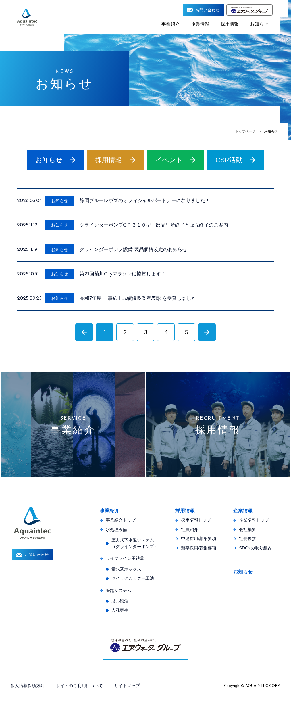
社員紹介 (189, 529)
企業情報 (200, 24)
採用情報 (230, 24)
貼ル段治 (119, 601)
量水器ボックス (126, 569)
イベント (169, 160)
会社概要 (247, 529)
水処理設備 (116, 529)
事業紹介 (170, 24)
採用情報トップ (196, 520)
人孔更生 (119, 610)
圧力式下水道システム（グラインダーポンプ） (134, 543)
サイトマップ (127, 685)
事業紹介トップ (121, 520)
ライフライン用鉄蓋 (125, 558)
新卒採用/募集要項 (198, 547)
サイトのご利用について (79, 685)
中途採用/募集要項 (198, 538)
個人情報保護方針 (28, 685)
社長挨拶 (247, 538)
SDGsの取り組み (255, 547)
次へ (206, 332)
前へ (84, 332)
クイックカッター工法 (132, 578)
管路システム (118, 590)
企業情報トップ (254, 520)
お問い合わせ (207, 10)
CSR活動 (228, 160)
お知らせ (259, 24)
